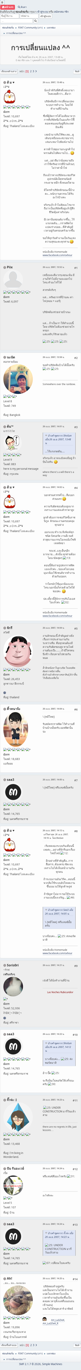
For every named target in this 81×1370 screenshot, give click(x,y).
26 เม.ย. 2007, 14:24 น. (53, 1168)
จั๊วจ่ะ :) (12, 1100)
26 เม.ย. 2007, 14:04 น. (53, 627)
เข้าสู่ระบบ (42, 11)
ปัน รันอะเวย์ (15, 1168)
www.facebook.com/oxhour (57, 255)
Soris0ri (13, 965)
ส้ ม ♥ (11, 82)
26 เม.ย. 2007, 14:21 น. (53, 965)
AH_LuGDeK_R (50, 1323)
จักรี (9, 628)
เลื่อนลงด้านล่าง (8, 71)
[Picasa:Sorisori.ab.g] (4, 1018)
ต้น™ (10, 426)
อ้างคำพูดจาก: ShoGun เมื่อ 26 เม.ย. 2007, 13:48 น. (58, 439)
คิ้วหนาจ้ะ (13, 709)
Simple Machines (52, 1364)
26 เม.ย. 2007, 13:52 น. (53, 267)
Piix (10, 267)
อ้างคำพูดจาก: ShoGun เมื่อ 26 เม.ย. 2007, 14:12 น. (58, 1047)
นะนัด (11, 357)
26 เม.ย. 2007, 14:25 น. (53, 1278)
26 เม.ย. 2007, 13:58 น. (53, 357)
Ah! (9, 1278)
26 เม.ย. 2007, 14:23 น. (53, 1099)
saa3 (10, 779)
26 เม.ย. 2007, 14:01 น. (53, 426)
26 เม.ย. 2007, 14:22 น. (53, 1033)
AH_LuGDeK (57, 1320)
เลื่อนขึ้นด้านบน (9, 1345)
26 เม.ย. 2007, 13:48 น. (53, 82)
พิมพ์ (77, 71)
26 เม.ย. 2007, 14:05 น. (53, 779)
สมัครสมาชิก (61, 11)
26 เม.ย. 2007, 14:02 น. (53, 487)
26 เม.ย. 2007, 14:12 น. (53, 830)
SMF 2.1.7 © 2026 (30, 1364)
